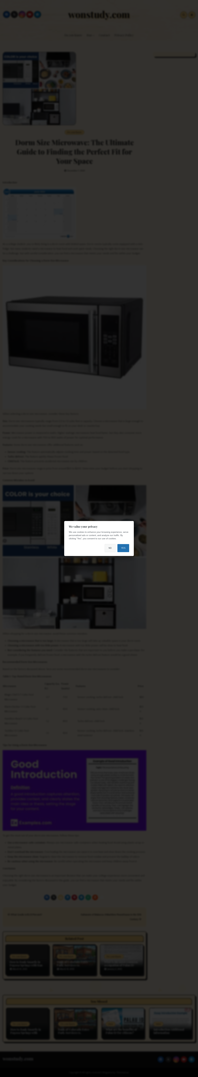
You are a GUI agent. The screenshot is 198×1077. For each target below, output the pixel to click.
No (110, 548)
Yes (123, 548)
